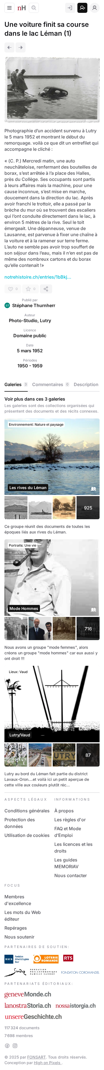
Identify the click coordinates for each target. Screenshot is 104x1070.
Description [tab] (86, 384)
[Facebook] (7, 1046)
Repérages (15, 928)
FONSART (36, 1057)
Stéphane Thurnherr (33, 305)
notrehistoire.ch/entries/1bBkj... (37, 277)
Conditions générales (27, 810)
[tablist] (52, 385)
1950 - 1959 (29, 365)
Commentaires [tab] (50, 384)
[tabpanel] (52, 592)
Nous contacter (70, 875)
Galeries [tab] (15, 384)
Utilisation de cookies (27, 835)
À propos (64, 810)
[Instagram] (15, 1046)
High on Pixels (48, 1062)
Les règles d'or (70, 819)
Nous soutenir (19, 937)
